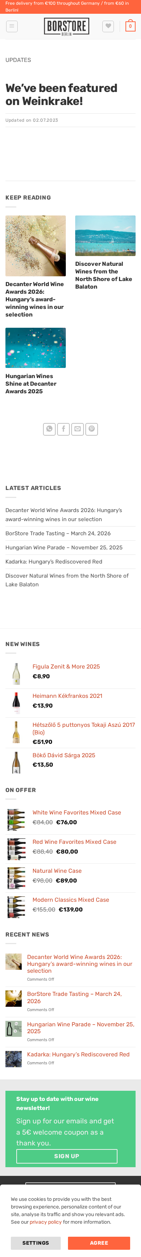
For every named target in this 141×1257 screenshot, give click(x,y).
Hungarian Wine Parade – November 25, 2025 (64, 547)
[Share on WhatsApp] (49, 429)
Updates (18, 59)
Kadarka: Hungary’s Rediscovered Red (53, 561)
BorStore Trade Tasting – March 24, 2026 (58, 533)
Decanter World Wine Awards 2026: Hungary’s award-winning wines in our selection (79, 964)
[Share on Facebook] (63, 429)
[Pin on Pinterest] (91, 429)
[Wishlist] (108, 26)
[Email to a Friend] (77, 429)
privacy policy (46, 1222)
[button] (12, 26)
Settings (35, 1243)
